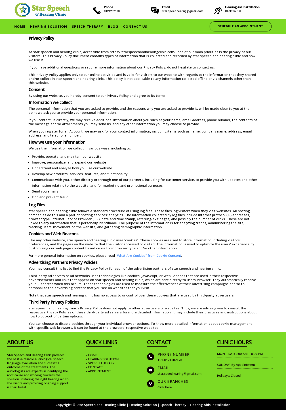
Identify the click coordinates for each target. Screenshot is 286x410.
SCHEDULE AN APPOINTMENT (240, 26)
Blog (113, 27)
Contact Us (135, 27)
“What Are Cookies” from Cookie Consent (148, 255)
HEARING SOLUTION (48, 27)
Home (19, 27)
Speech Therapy (87, 27)
